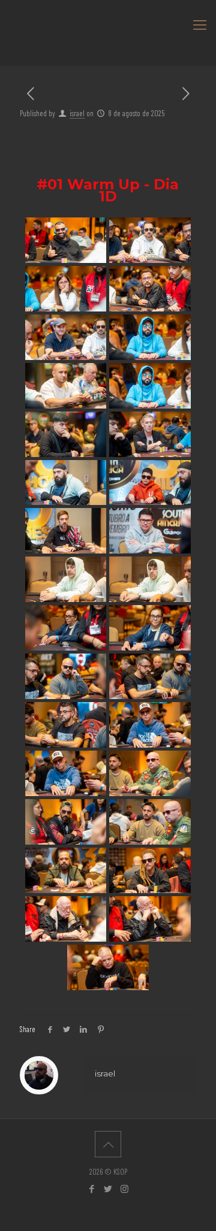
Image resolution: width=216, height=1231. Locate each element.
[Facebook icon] (92, 1188)
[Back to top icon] (108, 1144)
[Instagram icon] (124, 1188)
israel (77, 113)
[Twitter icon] (108, 1188)
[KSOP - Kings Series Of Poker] (108, 24)
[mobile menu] (200, 24)
